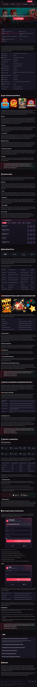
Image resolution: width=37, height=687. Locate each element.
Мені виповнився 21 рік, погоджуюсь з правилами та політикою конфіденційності (18, 538)
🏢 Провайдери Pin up (6, 33)
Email (7, 526)
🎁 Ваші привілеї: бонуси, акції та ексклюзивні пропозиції (26, 34)
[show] (29, 532)
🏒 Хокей (19, 222)
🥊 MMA (23, 222)
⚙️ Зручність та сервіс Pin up (24, 36)
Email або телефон (9, 570)
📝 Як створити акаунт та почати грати (8, 39)
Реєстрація (30, 1)
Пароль (7, 530)
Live (15, 681)
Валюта (7, 534)
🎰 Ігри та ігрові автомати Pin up (7, 31)
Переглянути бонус (18, 18)
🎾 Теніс (9, 222)
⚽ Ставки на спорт (22, 31)
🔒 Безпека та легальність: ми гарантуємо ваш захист (10, 37)
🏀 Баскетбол (14, 222)
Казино (10, 681)
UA (5, 681)
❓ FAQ (21, 39)
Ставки (18, 681)
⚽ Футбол (4, 222)
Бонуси (20, 681)
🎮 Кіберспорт (28, 222)
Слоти (13, 681)
